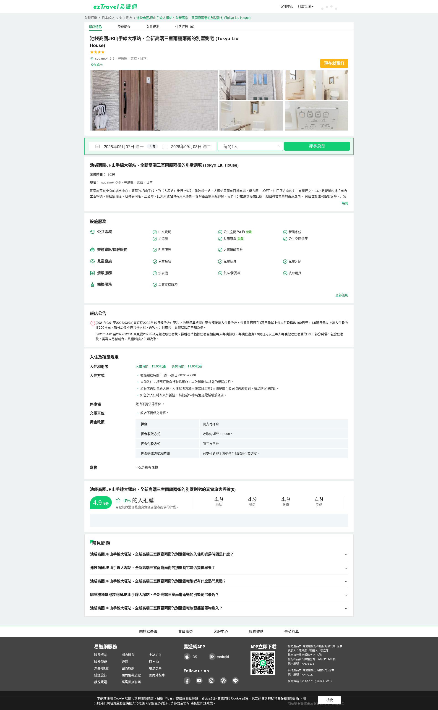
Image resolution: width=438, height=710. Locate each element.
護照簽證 (100, 682)
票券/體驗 (101, 668)
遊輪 (125, 661)
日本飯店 (108, 17)
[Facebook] (187, 680)
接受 (329, 700)
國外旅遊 (100, 661)
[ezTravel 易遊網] (115, 6)
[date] (120, 146)
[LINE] (235, 680)
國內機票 (128, 654)
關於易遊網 (148, 631)
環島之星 (155, 668)
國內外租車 (157, 675)
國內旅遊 (128, 668)
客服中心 (287, 6)
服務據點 (256, 631)
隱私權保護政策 (201, 703)
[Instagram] (211, 680)
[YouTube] (199, 680)
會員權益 (185, 631)
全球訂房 (90, 17)
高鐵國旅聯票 (131, 682)
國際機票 (100, 654)
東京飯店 (125, 17)
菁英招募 (291, 631)
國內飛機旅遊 (131, 675)
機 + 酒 (154, 661)
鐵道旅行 (100, 675)
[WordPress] (223, 680)
